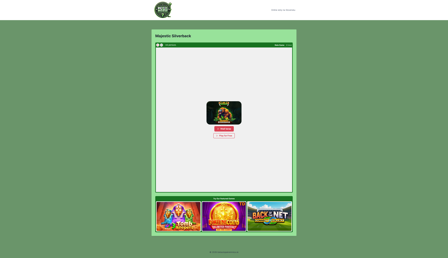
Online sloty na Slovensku (283, 10)
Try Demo (178, 216)
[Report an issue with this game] (157, 45)
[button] (224, 113)
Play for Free (225, 135)
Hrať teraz (225, 129)
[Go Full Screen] (161, 45)
